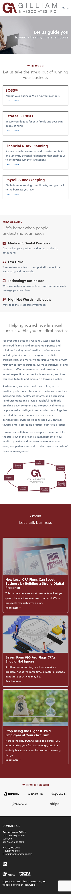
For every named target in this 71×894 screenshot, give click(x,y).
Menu (65, 8)
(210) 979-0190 (12, 850)
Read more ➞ (35, 607)
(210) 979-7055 (12, 847)
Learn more (12, 100)
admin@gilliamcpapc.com (18, 854)
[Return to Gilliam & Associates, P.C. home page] (30, 8)
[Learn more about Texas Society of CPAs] (25, 874)
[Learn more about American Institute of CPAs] (9, 874)
